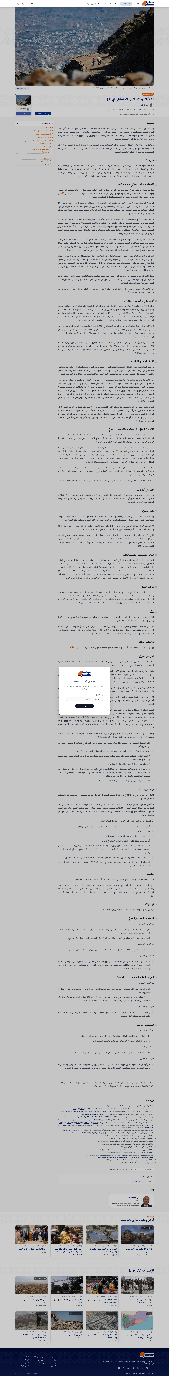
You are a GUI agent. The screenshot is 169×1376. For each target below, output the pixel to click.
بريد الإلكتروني (99, 695)
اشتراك (86, 706)
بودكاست (115, 4)
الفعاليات (108, 4)
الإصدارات (127, 4)
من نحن (91, 4)
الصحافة (100, 4)
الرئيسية (136, 4)
